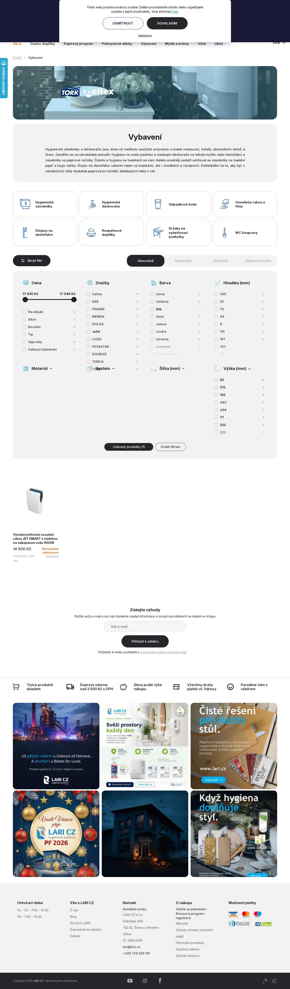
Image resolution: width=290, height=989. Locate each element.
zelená (178, 324)
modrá (178, 331)
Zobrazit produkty (129, 447)
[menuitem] (19, 43)
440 (242, 402)
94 (242, 316)
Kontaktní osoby (134, 909)
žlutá (178, 316)
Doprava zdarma (187, 949)
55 (242, 301)
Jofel (115, 331)
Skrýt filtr (34, 261)
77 (242, 417)
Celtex (115, 294)
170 (242, 387)
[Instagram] (144, 980)
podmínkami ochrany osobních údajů (163, 652)
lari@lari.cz (131, 947)
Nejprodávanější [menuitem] (258, 261)
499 (242, 410)
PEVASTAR (115, 346)
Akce (52, 319)
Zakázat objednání (52, 349)
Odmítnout (122, 23)
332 (242, 425)
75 (242, 309)
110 (242, 331)
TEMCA (115, 361)
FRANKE (115, 309)
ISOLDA (115, 324)
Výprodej (52, 342)
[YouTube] (129, 980)
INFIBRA (115, 316)
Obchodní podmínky (190, 943)
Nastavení (145, 35)
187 (242, 339)
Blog (73, 916)
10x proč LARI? (80, 923)
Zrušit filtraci (171, 447)
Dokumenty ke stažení (86, 929)
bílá (178, 309)
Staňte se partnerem (191, 909)
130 (242, 395)
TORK (115, 369)
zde (175, 11)
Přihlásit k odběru (145, 641)
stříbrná (178, 301)
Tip (52, 334)
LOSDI (115, 339)
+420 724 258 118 (136, 953)
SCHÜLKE (115, 354)
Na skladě (52, 312)
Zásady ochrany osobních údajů (194, 933)
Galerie (75, 936)
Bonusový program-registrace (190, 916)
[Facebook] (159, 980)
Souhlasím (167, 23)
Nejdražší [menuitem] (220, 261)
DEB (115, 301)
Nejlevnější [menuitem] (183, 261)
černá (178, 294)
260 (242, 294)
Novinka (52, 327)
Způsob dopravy (188, 955)
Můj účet (182, 923)
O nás (74, 910)
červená (178, 339)
